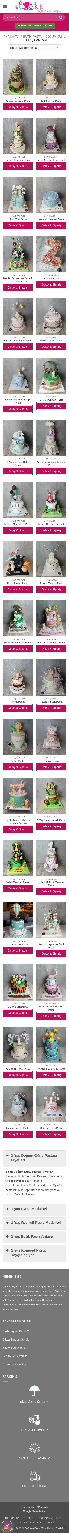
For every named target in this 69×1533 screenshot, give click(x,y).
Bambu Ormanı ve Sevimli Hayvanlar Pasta (17, 280)
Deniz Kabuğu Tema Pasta (51, 160)
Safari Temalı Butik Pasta (18, 642)
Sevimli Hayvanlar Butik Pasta (51, 946)
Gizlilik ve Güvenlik (15, 1356)
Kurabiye (36, 1522)
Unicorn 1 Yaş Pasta (51, 1128)
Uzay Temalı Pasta (17, 583)
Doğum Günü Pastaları (19, 1518)
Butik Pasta (32, 36)
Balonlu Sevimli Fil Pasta (17, 524)
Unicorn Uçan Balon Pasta (17, 340)
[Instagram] (7, 1526)
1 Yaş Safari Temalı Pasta (51, 820)
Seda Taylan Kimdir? (16, 1331)
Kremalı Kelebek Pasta (51, 219)
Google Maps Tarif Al (34, 1511)
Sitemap (49, 1522)
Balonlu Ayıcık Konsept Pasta (17, 401)
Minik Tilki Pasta (18, 219)
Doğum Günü (55, 36)
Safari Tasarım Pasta (17, 882)
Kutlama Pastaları (50, 1518)
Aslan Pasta (17, 761)
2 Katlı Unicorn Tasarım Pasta (51, 884)
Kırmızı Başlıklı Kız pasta (51, 524)
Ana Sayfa (11, 36)
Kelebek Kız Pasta (51, 101)
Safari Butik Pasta (18, 1007)
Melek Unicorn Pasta (17, 1128)
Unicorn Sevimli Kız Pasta (51, 642)
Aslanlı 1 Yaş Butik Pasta (51, 1069)
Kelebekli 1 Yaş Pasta (18, 1069)
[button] (5, 6)
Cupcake (21, 1522)
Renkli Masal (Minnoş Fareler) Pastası (18, 822)
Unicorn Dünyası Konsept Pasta (51, 463)
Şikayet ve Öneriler (15, 1347)
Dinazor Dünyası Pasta (18, 101)
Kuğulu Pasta (51, 761)
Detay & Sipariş (18, 107)
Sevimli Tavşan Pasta (51, 340)
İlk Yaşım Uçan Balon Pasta (18, 463)
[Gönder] (60, 17)
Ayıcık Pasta (18, 701)
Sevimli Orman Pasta (51, 400)
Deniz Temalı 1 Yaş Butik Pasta (51, 1008)
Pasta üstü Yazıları (14, 1364)
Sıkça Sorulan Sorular (16, 1339)
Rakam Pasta (51, 278)
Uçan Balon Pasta (18, 944)
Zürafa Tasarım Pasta (18, 160)
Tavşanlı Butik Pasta (51, 701)
